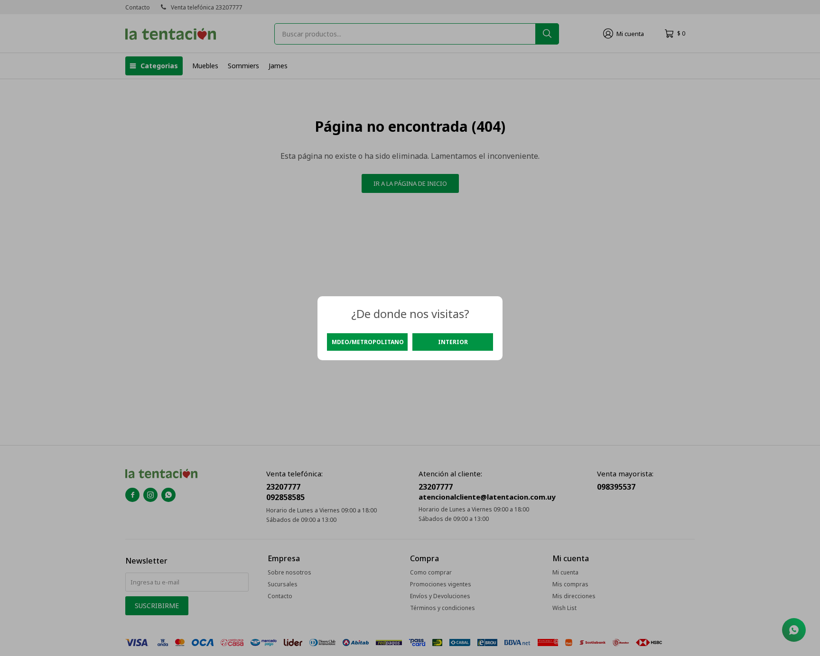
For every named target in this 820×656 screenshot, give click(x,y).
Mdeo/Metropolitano (368, 342)
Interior (453, 342)
